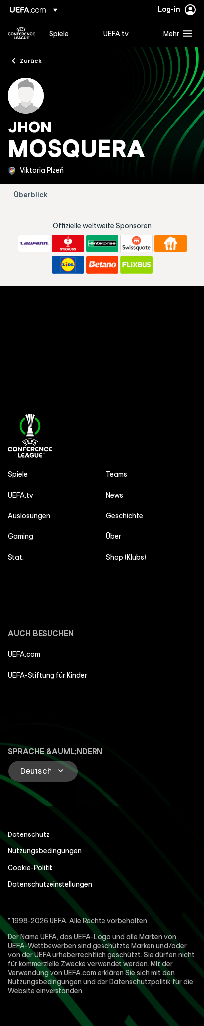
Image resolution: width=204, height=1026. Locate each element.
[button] (175, 33)
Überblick (31, 195)
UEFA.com (24, 654)
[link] (59, 33)
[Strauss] (68, 244)
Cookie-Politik (30, 868)
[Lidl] (68, 265)
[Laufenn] (34, 244)
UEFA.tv (20, 495)
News (114, 495)
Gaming (20, 536)
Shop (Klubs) (126, 557)
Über (113, 536)
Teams (116, 474)
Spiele (18, 474)
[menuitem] (68, 33)
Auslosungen (29, 516)
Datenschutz (29, 834)
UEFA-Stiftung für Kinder (47, 675)
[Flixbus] (136, 265)
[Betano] (102, 265)
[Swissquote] (136, 244)
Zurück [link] (31, 60)
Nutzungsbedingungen (45, 851)
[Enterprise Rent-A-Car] (102, 244)
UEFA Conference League (21, 33)
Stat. (16, 557)
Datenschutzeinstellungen (50, 884)
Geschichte (124, 516)
